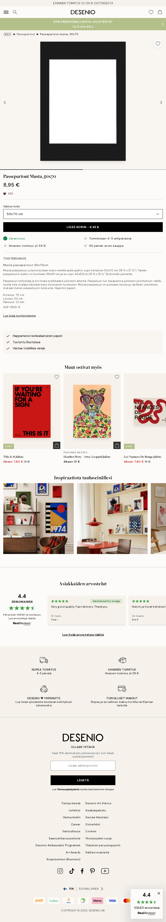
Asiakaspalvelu (95, 810)
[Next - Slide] (161, 102)
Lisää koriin (83, 227)
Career (76, 824)
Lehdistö (75, 810)
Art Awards (73, 852)
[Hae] (15, 12)
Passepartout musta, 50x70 (59, 34)
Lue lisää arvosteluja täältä (83, 634)
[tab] (41, 168)
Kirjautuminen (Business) (64, 859)
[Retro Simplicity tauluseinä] (38, 518)
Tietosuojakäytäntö (68, 789)
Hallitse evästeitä (97, 852)
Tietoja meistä (71, 803)
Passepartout (26, 34)
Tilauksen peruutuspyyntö (102, 845)
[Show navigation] (6, 12)
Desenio (95, 910)
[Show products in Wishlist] (151, 12)
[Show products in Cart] (159, 12)
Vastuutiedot (72, 817)
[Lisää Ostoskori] (56, 445)
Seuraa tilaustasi (97, 817)
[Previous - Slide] (5, 102)
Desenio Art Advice (98, 803)
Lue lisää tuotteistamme (19, 315)
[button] (147, 904)
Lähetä (83, 780)
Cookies (91, 831)
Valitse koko (11, 206)
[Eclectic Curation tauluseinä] (112, 518)
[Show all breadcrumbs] (7, 34)
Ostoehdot (92, 824)
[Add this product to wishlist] (158, 43)
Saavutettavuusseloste (65, 838)
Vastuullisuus (71, 831)
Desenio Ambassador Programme (58, 845)
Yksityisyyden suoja (98, 838)
